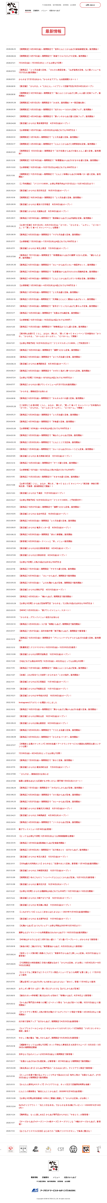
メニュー (44, 10)
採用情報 (66, 5)
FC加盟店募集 (46, 5)
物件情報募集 (57, 5)
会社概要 (73, 5)
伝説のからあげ (54, 10)
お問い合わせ (90, 5)
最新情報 (28, 10)
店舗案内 (36, 10)
